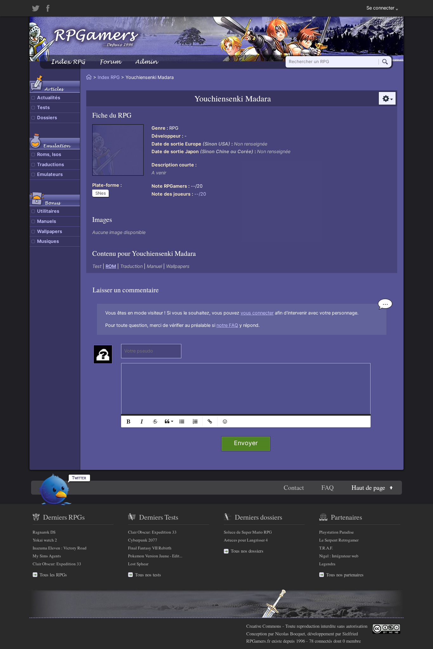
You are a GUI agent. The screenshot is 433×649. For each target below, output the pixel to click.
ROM (111, 266)
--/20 (200, 194)
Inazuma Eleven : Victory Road (60, 548)
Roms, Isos (49, 154)
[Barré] (155, 421)
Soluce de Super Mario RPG (248, 532)
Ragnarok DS (44, 532)
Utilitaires (48, 211)
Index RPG (68, 62)
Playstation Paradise (336, 532)
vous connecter (257, 313)
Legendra (327, 564)
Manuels (46, 221)
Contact (294, 487)
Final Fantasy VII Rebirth (149, 548)
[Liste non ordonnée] (182, 421)
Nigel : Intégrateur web (339, 556)
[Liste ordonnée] (195, 421)
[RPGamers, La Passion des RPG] (96, 38)
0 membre (352, 641)
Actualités (48, 98)
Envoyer (246, 443)
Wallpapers (49, 231)
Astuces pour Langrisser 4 (246, 540)
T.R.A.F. (326, 548)
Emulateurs (50, 174)
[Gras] (128, 421)
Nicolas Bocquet (290, 634)
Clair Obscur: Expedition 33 (57, 564)
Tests (43, 107)
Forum (110, 62)
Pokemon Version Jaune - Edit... (155, 556)
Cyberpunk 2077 (142, 540)
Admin (146, 62)
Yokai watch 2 (45, 540)
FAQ (327, 487)
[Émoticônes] (225, 421)
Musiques (48, 241)
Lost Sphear (138, 564)
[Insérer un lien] (210, 421)
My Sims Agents (47, 556)
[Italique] (142, 421)
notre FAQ (227, 325)
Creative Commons (263, 626)
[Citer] (168, 421)
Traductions (50, 164)
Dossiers (47, 117)
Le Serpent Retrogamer (339, 540)
